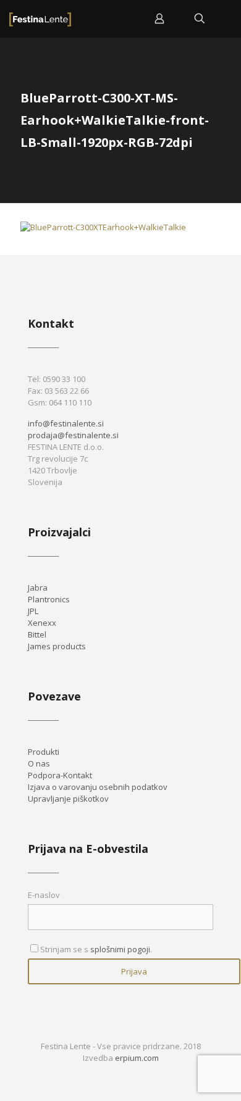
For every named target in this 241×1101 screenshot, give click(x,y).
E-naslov (44, 894)
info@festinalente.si (66, 423)
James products (57, 646)
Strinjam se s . (96, 949)
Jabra (38, 587)
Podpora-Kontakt (60, 775)
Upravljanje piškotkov (68, 798)
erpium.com (137, 1057)
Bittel (37, 634)
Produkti (43, 751)
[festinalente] (40, 18)
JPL (33, 611)
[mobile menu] (224, 18)
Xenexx (42, 622)
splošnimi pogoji (120, 949)
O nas (39, 763)
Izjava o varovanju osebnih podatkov (97, 786)
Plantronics (49, 599)
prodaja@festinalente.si (73, 435)
